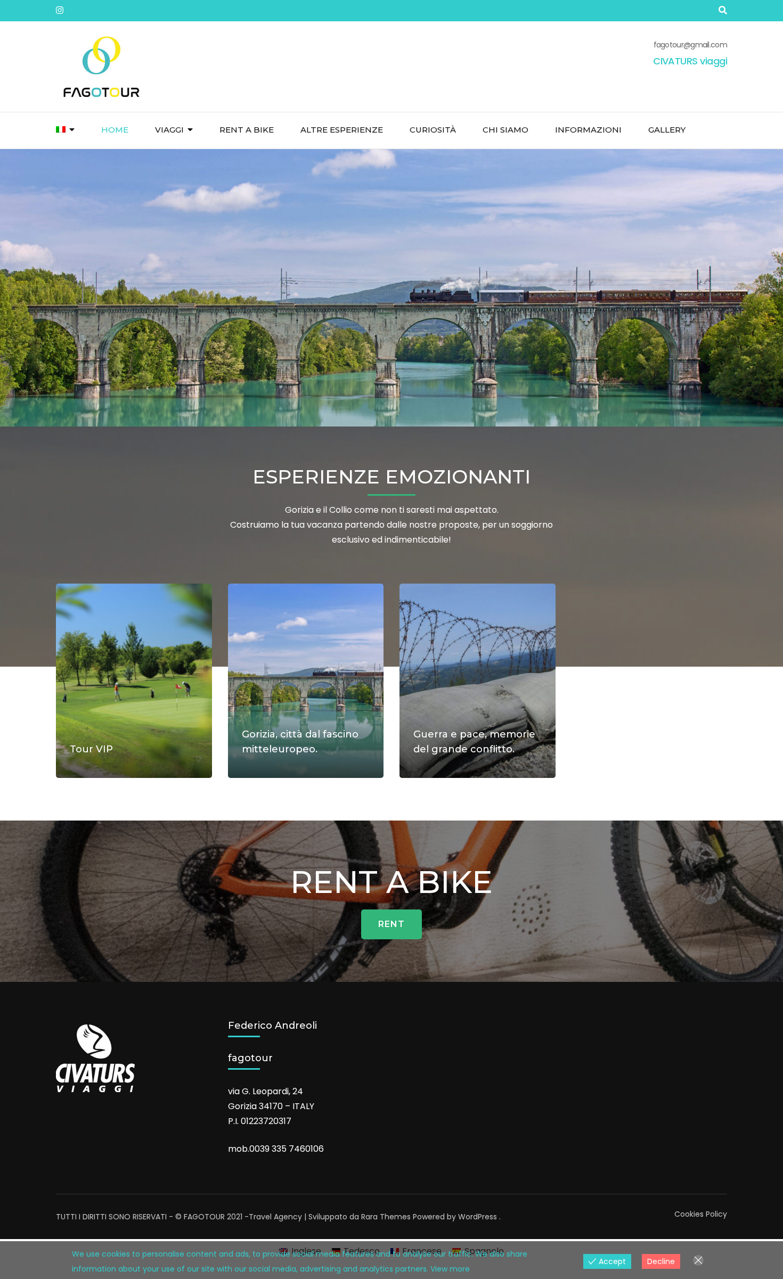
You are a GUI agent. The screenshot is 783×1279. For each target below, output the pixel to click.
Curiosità (433, 130)
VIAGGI (169, 130)
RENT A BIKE (246, 130)
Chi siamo (505, 130)
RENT (391, 924)
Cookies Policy (700, 1214)
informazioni (588, 130)
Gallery (667, 130)
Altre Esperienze (341, 130)
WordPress (477, 1216)
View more (450, 1269)
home (114, 130)
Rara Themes (386, 1216)
